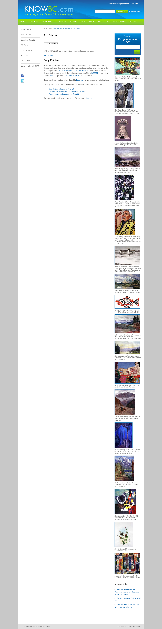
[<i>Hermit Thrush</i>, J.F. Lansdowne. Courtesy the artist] (124, 547)
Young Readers (87, 22)
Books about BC (27, 50)
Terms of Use (26, 35)
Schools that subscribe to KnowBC (61, 89)
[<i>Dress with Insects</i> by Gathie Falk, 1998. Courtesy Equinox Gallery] (123, 141)
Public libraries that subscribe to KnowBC (64, 94)
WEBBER (94, 73)
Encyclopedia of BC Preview (61, 28)
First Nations (119, 22)
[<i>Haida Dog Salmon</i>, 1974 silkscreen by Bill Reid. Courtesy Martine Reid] (127, 308)
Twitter (130, 626)
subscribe (88, 98)
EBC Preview (122, 626)
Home (22, 22)
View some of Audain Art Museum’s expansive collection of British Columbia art (127, 591)
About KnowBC (26, 30)
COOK (51, 76)
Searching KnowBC (28, 40)
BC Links (24, 56)
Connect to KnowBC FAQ (30, 66)
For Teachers (26, 61)
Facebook (136, 626)
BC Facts (24, 45)
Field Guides (104, 22)
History (63, 22)
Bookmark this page (116, 4)
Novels (132, 22)
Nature (73, 22)
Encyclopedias (49, 22)
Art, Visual (77, 28)
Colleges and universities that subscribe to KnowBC (68, 91)
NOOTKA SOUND (72, 76)
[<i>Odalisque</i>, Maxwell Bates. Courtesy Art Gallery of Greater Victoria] (127, 383)
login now (80, 80)
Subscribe (134, 4)
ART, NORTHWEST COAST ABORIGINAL (73, 71)
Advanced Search (135, 11)
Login (127, 4)
